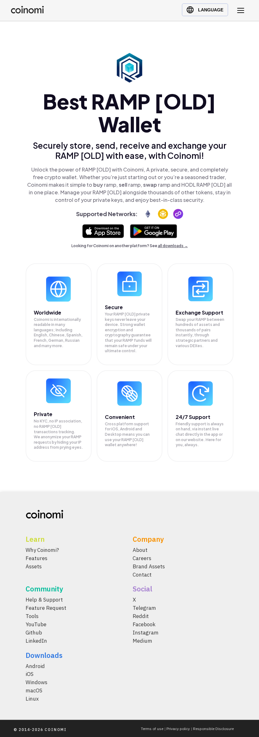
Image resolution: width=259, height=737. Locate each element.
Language (210, 9)
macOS (34, 690)
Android (35, 665)
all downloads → (173, 245)
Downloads (44, 654)
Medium (142, 640)
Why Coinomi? (42, 550)
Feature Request (46, 607)
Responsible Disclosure (213, 728)
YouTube (36, 624)
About (140, 550)
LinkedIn (36, 640)
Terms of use (152, 728)
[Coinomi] (27, 11)
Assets (34, 566)
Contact (142, 574)
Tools (32, 616)
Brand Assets (149, 566)
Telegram (144, 607)
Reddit (141, 616)
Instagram (146, 632)
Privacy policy (178, 728)
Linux (32, 698)
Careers (142, 557)
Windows (36, 682)
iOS (29, 674)
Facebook (144, 624)
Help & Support (44, 599)
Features (36, 557)
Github (34, 632)
